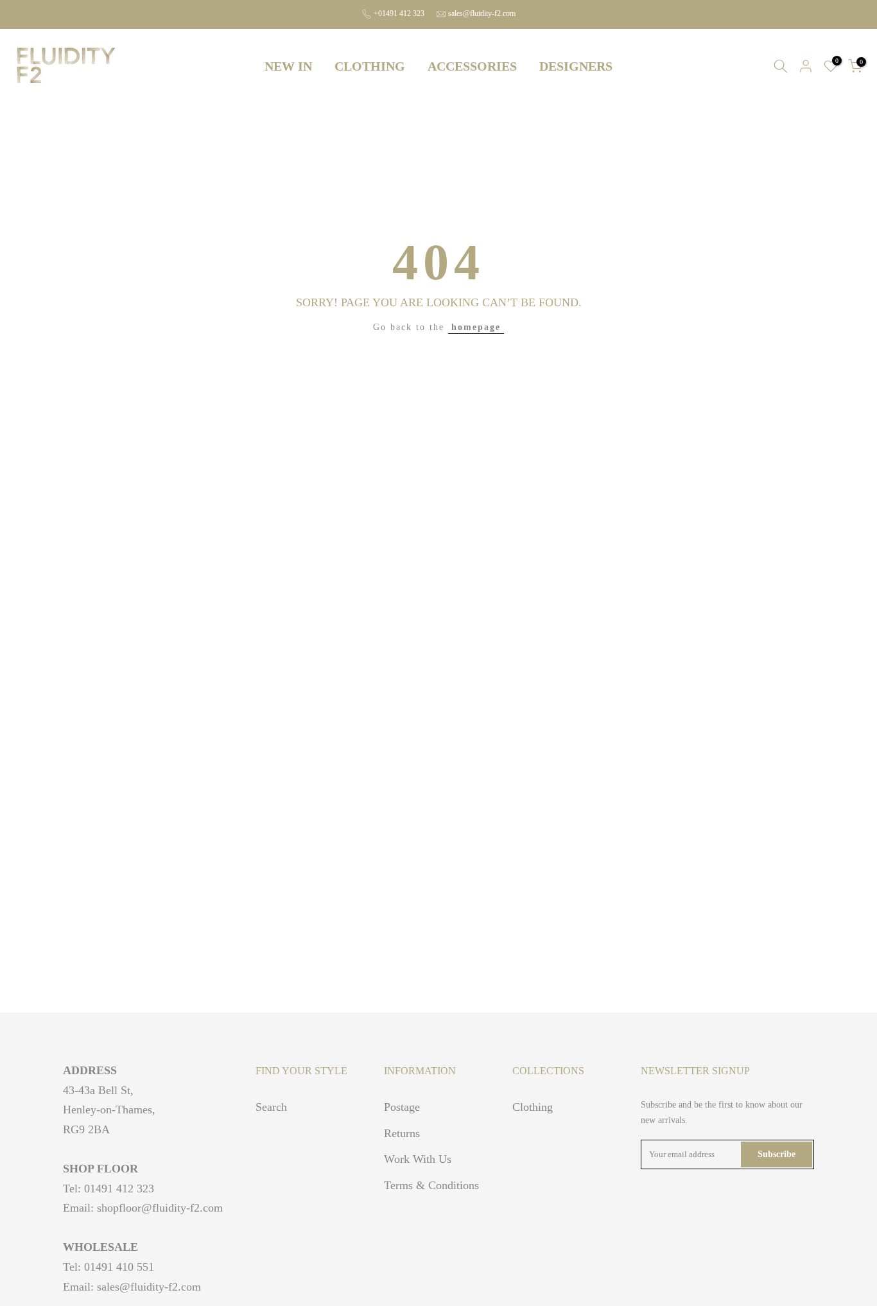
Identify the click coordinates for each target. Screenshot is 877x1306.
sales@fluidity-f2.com (482, 13)
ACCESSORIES (472, 66)
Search (271, 1107)
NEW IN (288, 66)
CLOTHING (369, 66)
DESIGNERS (575, 66)
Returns (402, 1133)
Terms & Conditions (431, 1185)
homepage (476, 327)
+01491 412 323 (399, 13)
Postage (402, 1107)
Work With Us (417, 1159)
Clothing (532, 1107)
